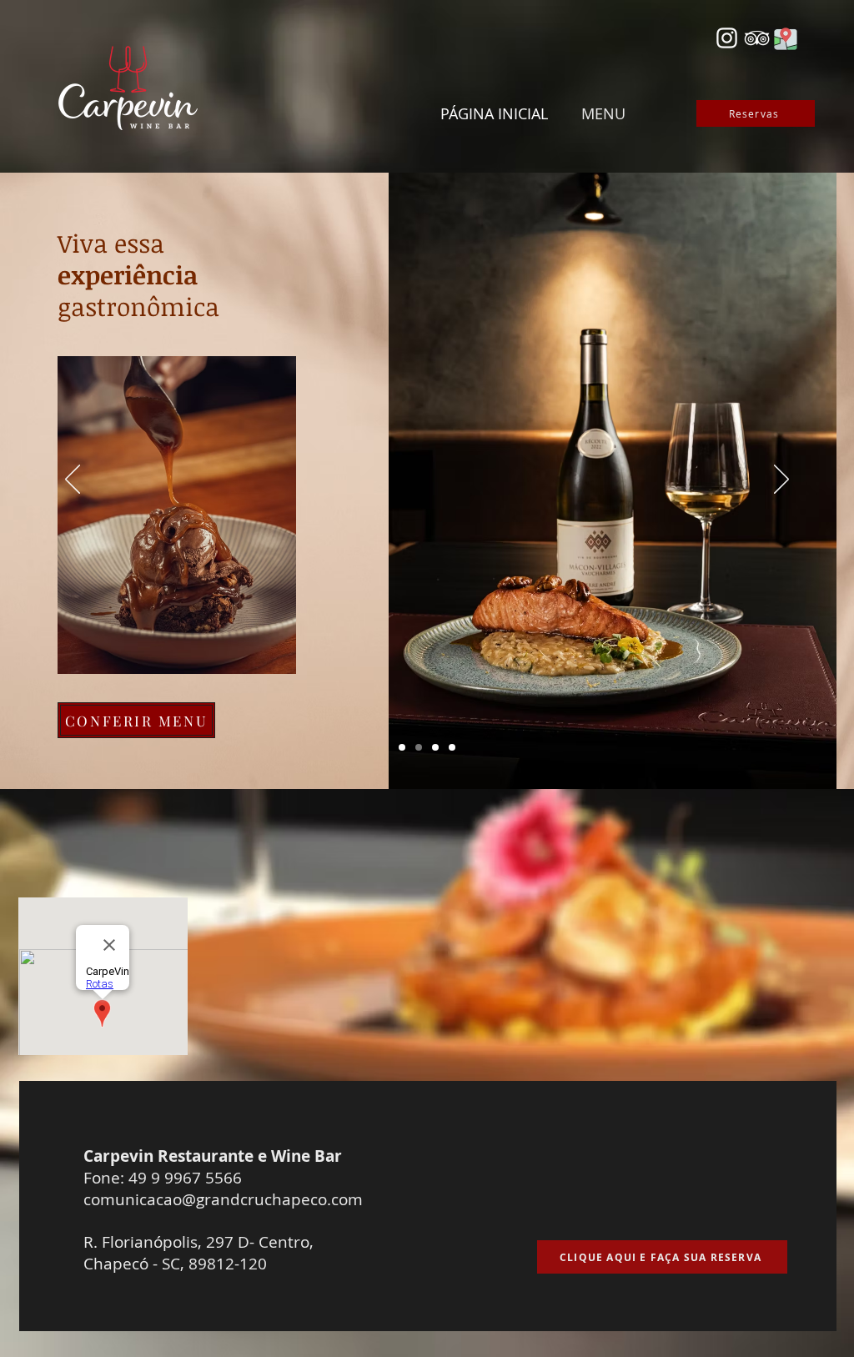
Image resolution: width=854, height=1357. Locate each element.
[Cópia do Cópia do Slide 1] (435, 747)
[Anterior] (72, 480)
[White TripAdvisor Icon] (757, 38)
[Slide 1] (402, 747)
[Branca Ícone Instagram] (727, 38)
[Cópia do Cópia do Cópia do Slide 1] (452, 747)
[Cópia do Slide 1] (418, 747)
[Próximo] (781, 480)
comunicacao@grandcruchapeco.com (223, 1199)
